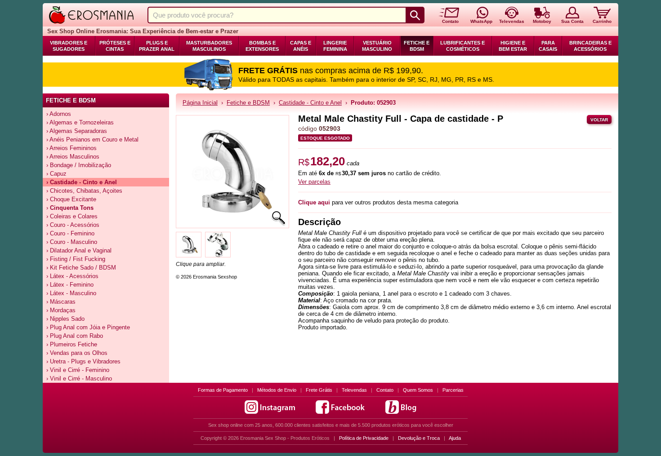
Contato (384, 390)
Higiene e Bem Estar (513, 46)
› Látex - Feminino (70, 284)
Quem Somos (418, 390)
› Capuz (56, 173)
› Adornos (58, 114)
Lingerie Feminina (335, 46)
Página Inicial (200, 102)
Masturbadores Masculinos (209, 46)
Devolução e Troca (419, 438)
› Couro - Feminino (70, 233)
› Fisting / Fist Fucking (75, 259)
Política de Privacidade (364, 438)
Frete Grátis (319, 390)
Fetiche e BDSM (416, 46)
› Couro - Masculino (71, 242)
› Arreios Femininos (71, 148)
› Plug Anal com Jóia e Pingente (88, 327)
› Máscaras (61, 301)
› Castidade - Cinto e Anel (81, 182)
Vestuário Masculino (377, 46)
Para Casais (548, 46)
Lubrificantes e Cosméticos (462, 46)
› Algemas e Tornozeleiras (80, 122)
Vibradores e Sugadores (68, 46)
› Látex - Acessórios (72, 276)
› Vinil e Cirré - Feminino (77, 370)
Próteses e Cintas (114, 46)
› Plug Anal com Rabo (74, 335)
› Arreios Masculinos (72, 156)
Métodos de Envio (276, 390)
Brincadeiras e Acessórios (590, 46)
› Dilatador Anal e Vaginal (79, 250)
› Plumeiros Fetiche (71, 344)
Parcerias (453, 390)
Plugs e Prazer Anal (156, 46)
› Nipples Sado (65, 318)
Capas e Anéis (300, 46)
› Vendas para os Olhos (76, 353)
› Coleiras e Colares (72, 216)
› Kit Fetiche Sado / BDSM (81, 267)
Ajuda (455, 438)
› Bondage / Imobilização (78, 165)
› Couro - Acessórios (72, 224)
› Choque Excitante (71, 199)
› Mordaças (61, 310)
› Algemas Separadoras (76, 131)
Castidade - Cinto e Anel (310, 102)
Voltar (599, 119)
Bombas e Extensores (262, 46)
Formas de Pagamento (223, 390)
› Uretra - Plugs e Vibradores (83, 361)
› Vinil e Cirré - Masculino (79, 378)
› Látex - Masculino (71, 293)
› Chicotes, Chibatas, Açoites (84, 190)
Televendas (354, 390)
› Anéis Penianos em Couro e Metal (92, 139)
